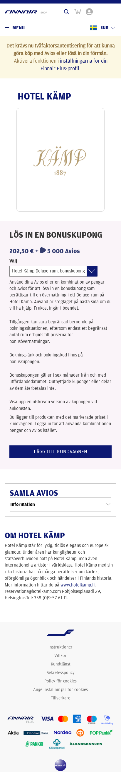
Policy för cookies (60, 681)
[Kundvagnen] (77, 12)
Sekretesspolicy (61, 672)
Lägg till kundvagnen (60, 451)
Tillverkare (60, 698)
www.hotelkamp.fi (77, 585)
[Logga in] (89, 12)
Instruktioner (60, 647)
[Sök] (66, 12)
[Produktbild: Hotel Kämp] (60, 160)
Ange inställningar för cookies (60, 689)
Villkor (60, 655)
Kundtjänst (60, 664)
